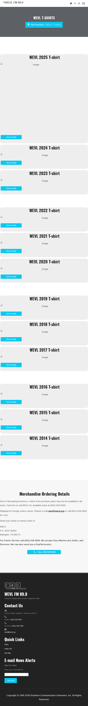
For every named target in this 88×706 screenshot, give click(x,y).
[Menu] (83, 3)
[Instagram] (79, 3)
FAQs (6, 644)
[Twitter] (75, 3)
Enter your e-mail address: (14, 670)
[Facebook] (71, 3)
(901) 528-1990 (17, 626)
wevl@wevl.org (9, 632)
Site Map (7, 653)
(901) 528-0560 (16, 620)
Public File (8, 649)
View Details (11, 137)
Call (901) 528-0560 (46, 552)
